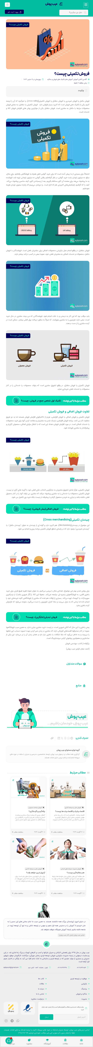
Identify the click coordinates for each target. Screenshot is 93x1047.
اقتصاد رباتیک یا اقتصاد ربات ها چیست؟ (69, 811)
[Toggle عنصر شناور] (8, 1040)
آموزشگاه (47, 1043)
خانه (81, 1043)
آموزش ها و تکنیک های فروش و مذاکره (60, 79)
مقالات (65, 1043)
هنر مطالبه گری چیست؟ (75, 872)
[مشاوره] (29, 1040)
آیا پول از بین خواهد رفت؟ (35, 872)
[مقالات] (65, 1040)
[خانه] (81, 1040)
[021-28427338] (69, 967)
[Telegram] (12, 1020)
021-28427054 (81, 967)
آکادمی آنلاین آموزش (80, 79)
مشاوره (29, 1043)
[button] (71, 738)
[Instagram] (6, 1020)
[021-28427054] (88, 967)
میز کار (12, 1043)
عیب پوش (51, 4)
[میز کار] (12, 1040)
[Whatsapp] (17, 1020)
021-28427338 (62, 967)
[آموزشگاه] (47, 1040)
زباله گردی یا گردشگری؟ (37, 811)
